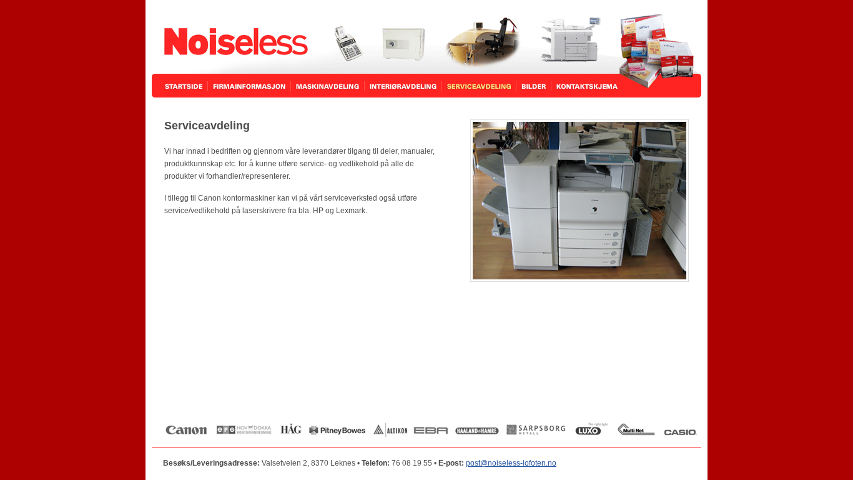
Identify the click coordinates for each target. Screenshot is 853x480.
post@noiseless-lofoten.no (511, 463)
